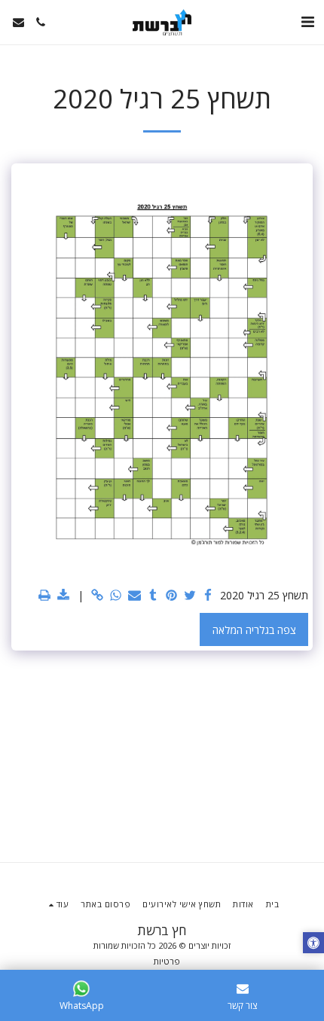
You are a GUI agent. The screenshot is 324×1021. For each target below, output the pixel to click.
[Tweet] (190, 595)
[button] (307, 21)
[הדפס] (45, 595)
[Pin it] (172, 595)
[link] (98, 595)
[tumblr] (153, 595)
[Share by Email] (135, 595)
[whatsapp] (116, 595)
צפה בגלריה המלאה (254, 630)
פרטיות (167, 961)
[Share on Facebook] (208, 595)
